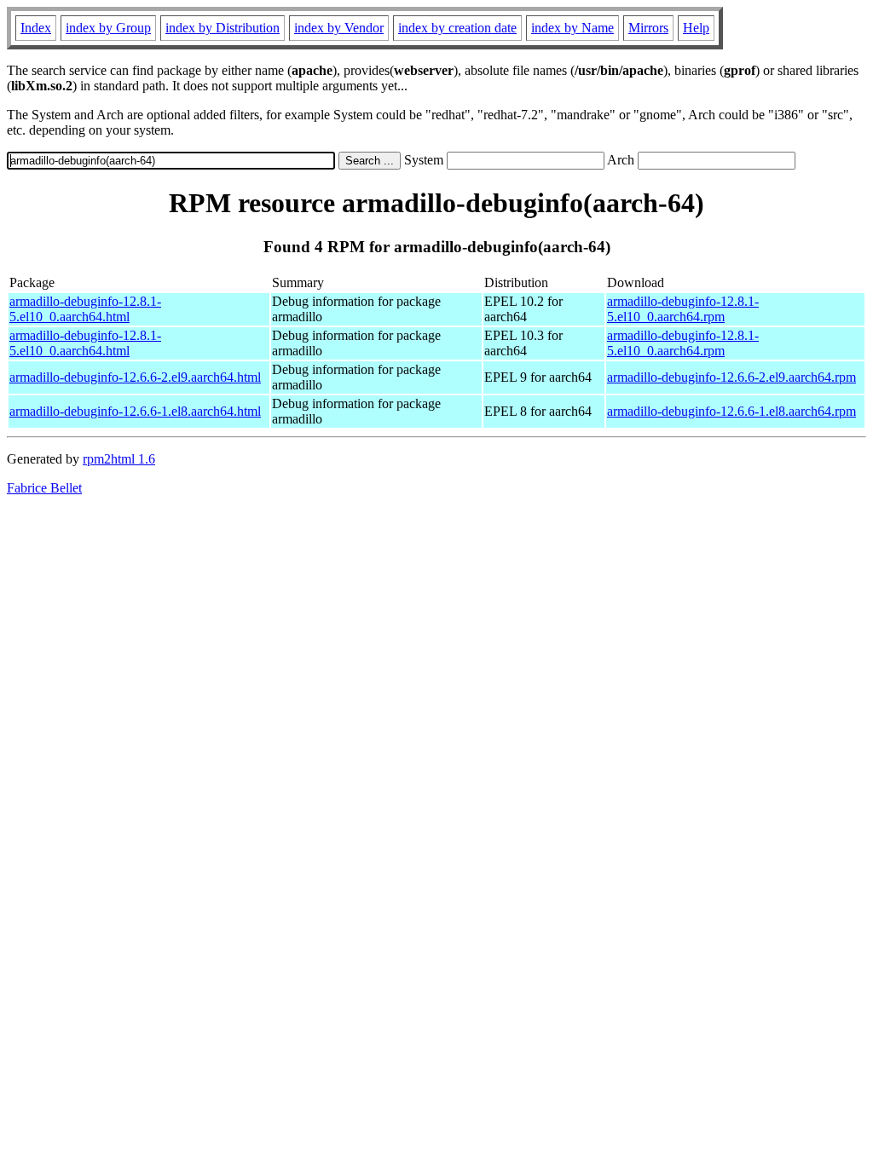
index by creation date (457, 27)
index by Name (572, 27)
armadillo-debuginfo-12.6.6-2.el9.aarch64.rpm (731, 377)
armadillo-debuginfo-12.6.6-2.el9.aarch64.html (135, 377)
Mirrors (648, 27)
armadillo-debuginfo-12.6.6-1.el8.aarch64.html (135, 411)
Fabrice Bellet (44, 488)
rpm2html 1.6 (119, 459)
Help (696, 27)
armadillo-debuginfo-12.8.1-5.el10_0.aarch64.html (85, 309)
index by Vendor (339, 27)
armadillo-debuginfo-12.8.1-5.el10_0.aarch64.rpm (683, 309)
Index (35, 27)
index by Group (108, 27)
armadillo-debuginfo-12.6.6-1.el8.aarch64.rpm (731, 411)
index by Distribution (222, 27)
